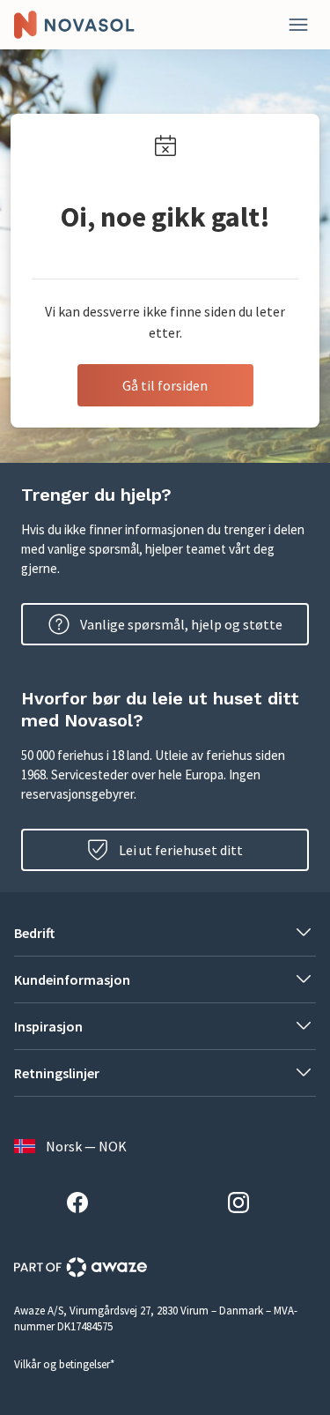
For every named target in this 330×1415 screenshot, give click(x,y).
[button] (165, 933)
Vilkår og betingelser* (64, 1364)
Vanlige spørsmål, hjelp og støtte (181, 624)
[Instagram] (245, 1205)
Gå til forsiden (165, 385)
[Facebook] (84, 1205)
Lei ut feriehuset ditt (181, 850)
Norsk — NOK (86, 1146)
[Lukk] (298, 24)
